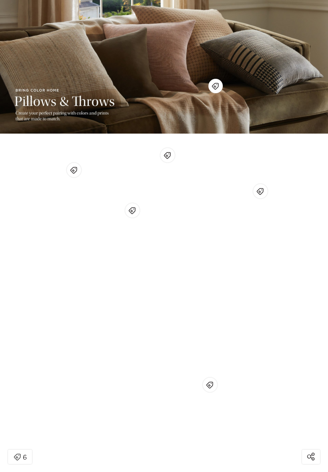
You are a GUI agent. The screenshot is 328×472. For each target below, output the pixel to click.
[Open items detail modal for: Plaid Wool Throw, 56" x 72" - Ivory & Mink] (210, 385)
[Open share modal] (311, 457)
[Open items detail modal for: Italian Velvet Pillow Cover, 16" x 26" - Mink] (132, 210)
